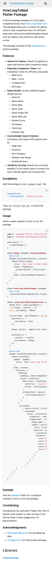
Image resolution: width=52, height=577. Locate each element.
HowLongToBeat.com (36, 23)
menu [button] (5, 3)
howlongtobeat (11, 558)
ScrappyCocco (38, 46)
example (15, 495)
